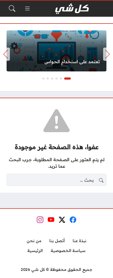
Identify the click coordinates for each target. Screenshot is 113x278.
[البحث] (12, 8)
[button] (67, 78)
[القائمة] (27, 8)
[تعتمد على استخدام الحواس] (56, 50)
